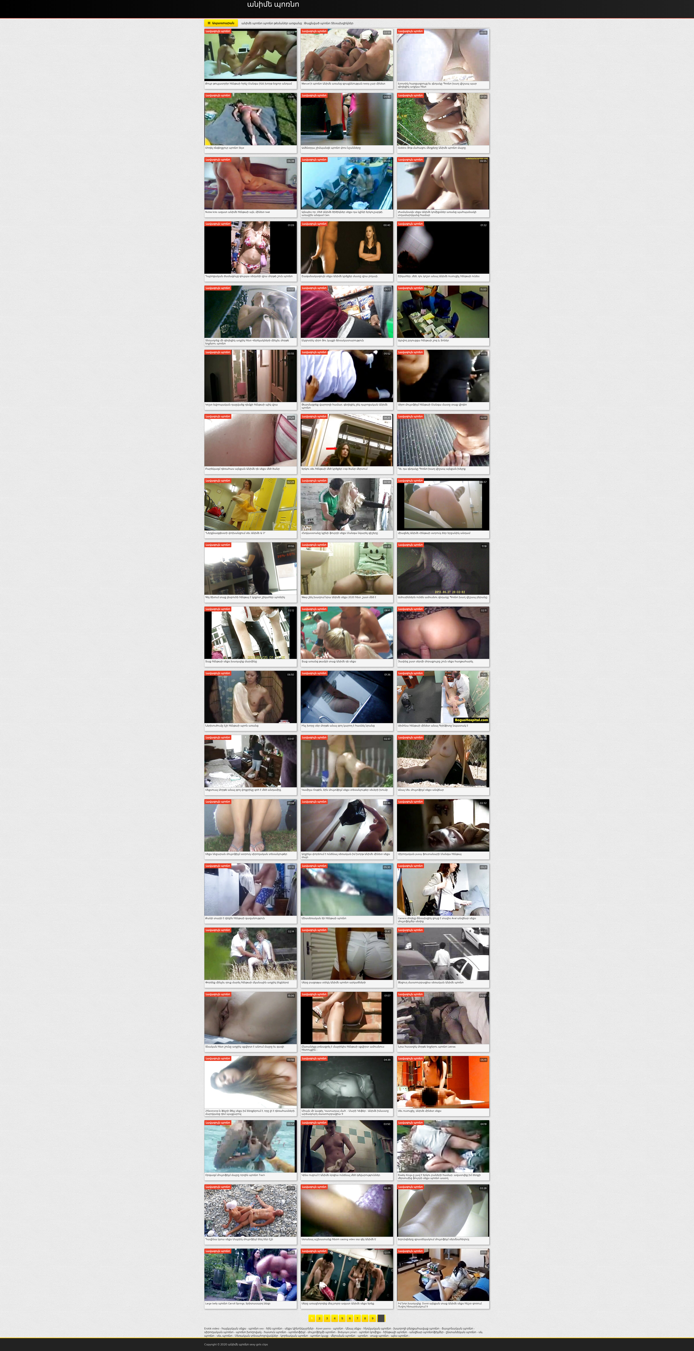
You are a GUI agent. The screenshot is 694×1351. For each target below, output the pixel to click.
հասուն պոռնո (275, 1332)
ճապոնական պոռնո (457, 1328)
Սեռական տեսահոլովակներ (257, 1336)
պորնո (338, 1328)
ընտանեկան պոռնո (461, 1332)
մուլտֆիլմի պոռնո (321, 1332)
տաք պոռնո (379, 1336)
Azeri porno (323, 1328)
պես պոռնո (399, 1336)
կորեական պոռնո (294, 1336)
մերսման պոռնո (343, 1336)
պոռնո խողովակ (249, 1332)
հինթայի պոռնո (395, 1332)
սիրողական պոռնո (219, 1332)
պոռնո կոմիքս (370, 1332)
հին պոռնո (274, 1328)
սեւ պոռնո (224, 1336)
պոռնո (363, 1336)
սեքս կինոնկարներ (299, 1328)
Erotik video (212, 1328)
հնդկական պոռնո (377, 1328)
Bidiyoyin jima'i (347, 1332)
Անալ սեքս (353, 1328)
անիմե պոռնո (273, 4)
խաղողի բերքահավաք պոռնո (416, 1328)
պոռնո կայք (319, 1336)
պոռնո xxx (256, 1328)
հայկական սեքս (234, 1328)
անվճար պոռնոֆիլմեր (426, 1332)
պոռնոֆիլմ (296, 1332)
